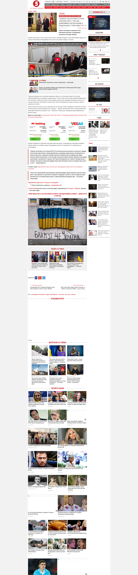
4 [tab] (102, 50)
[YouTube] (106, 1)
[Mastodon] (100, 1)
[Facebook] (84, 1)
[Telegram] (92, 1)
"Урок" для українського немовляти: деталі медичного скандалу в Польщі (104, 232)
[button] (44, 202)
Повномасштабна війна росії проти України (70, 16)
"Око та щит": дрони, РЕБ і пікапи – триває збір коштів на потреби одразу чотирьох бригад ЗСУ (95, 73)
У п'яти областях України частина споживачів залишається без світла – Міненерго (99, 47)
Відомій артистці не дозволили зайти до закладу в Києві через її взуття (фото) (104, 195)
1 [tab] (95, 50)
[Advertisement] (57, 130)
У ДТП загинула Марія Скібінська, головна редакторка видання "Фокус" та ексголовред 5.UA (104, 177)
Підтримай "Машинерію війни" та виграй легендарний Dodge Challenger (94, 62)
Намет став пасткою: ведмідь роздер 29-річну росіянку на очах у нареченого (104, 186)
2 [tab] (98, 50)
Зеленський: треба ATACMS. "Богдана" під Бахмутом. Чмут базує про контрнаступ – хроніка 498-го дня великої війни (39, 381)
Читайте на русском (82, 27)
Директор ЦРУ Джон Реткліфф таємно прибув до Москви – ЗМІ (103, 168)
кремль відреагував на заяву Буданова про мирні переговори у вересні (103, 149)
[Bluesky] (103, 1)
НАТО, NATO (68, 294)
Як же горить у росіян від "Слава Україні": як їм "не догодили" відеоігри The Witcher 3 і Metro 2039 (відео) (104, 204)
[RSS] (108, 1)
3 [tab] (100, 50)
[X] (97, 1)
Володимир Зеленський (38, 294)
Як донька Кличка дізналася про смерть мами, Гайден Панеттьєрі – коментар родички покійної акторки (104, 159)
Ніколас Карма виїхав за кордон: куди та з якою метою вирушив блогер (103, 213)
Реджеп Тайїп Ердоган (51, 294)
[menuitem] (48, 4)
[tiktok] (89, 1)
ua (79, 1)
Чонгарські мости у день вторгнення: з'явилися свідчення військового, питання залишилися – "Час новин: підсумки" (57, 381)
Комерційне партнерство (92, 109)
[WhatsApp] (95, 1)
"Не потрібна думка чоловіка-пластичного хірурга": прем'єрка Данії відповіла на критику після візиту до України (104, 223)
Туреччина (61, 294)
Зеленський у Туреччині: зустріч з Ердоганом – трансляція (56, 82)
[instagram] (86, 1)
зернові (73, 294)
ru (81, 1)
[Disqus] (57, 321)
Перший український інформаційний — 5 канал (36, 4)
